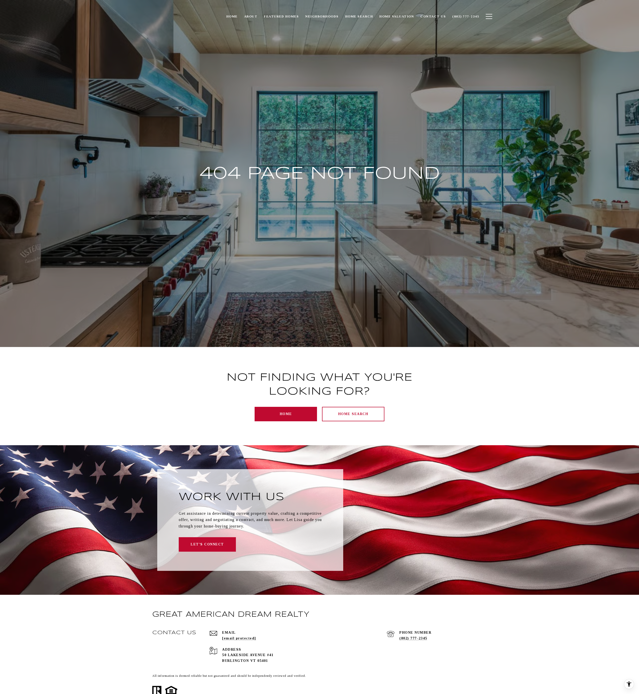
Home (286, 414)
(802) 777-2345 (413, 638)
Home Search (353, 414)
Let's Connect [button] (207, 544)
